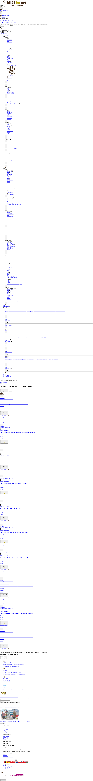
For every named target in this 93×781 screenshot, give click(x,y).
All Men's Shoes (9, 116)
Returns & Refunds (6, 729)
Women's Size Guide (6, 732)
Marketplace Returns (6, 768)
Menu (2, 5)
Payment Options (5, 727)
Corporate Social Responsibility (8, 757)
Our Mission (5, 755)
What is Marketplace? (6, 765)
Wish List (4, 374)
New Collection (5, 35)
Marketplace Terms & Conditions (8, 767)
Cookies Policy (5, 738)
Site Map (4, 739)
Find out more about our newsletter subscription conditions (10, 702)
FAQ (3, 735)
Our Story (4, 754)
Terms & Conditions (6, 736)
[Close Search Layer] (1, 11)
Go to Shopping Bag (3, 382)
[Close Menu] (5, 167)
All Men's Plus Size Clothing (12, 277)
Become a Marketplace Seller (8, 766)
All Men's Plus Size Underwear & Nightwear (14, 284)
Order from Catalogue (6, 375)
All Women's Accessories (11, 234)
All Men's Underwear (10, 93)
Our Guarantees (5, 730)
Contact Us (4, 726)
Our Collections (5, 756)
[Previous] (1, 13)
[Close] (1, 383)
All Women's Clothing (10, 188)
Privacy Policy (5, 737)
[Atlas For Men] (15, 5)
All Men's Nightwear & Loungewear (13, 103)
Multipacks (4, 305)
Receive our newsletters (7, 376)
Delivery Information (6, 728)
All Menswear (9, 62)
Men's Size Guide (6, 731)
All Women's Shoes (10, 224)
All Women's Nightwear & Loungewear (14, 204)
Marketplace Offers (6, 306)
